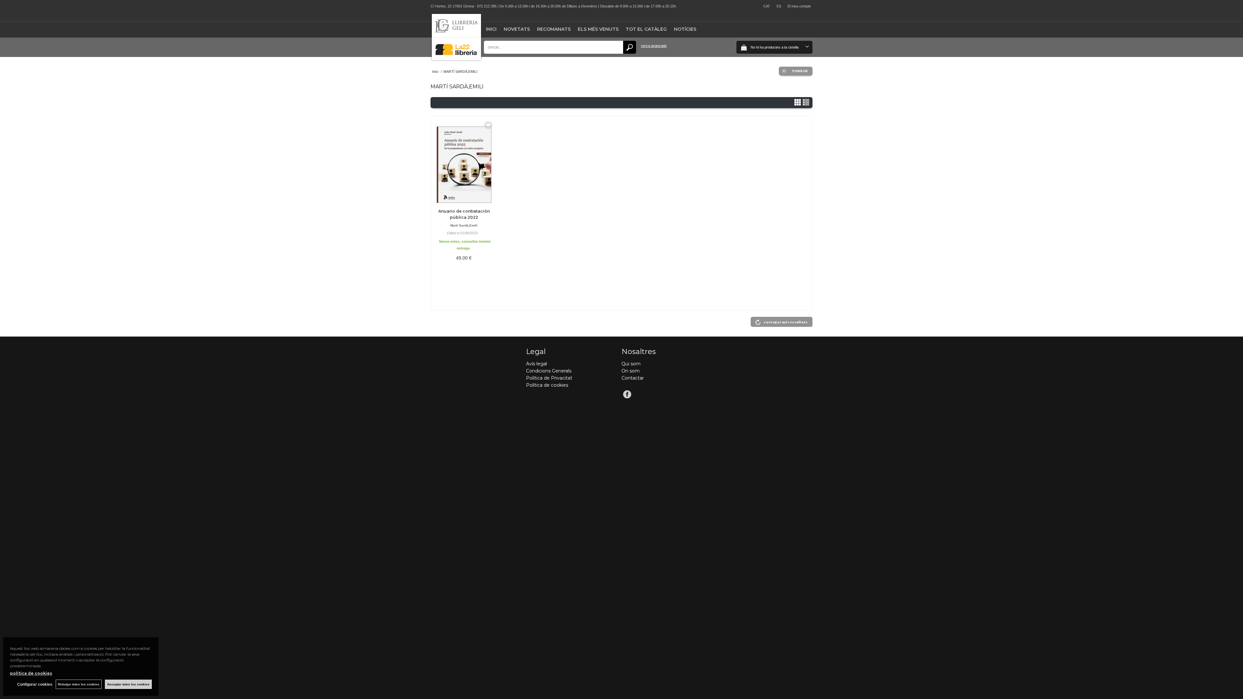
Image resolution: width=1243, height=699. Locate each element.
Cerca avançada (653, 46)
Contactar (633, 378)
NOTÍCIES (685, 29)
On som (631, 371)
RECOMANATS (554, 29)
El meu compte (799, 6)
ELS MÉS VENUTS (598, 29)
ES (779, 6)
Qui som (631, 364)
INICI (491, 29)
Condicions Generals (548, 371)
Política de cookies (547, 385)
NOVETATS (517, 29)
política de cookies (31, 673)
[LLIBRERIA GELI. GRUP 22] (456, 59)
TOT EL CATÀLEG (646, 29)
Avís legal (536, 364)
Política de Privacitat (549, 378)
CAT (766, 6)
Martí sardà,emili (463, 225)
